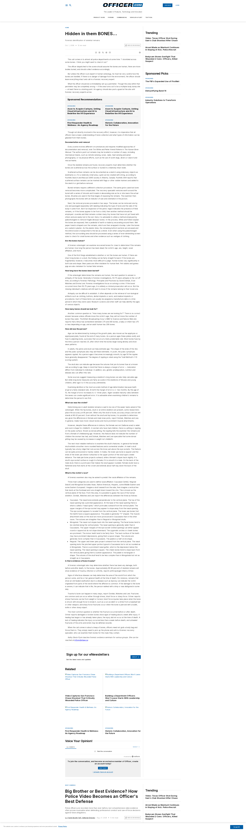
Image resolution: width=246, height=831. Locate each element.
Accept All (237, 827)
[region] (103, 751)
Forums (111, 17)
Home (67, 27)
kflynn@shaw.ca (81, 640)
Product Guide (99, 17)
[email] (110, 52)
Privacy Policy (62, 826)
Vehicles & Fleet (136, 17)
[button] (66, 5)
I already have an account (103, 772)
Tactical (149, 17)
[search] (70, 5)
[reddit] (106, 52)
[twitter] (103, 52)
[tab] (70, 747)
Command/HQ (122, 17)
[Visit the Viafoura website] (136, 756)
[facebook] (96, 52)
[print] (140, 52)
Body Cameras (70, 785)
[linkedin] (99, 52)
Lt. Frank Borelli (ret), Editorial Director (80, 818)
